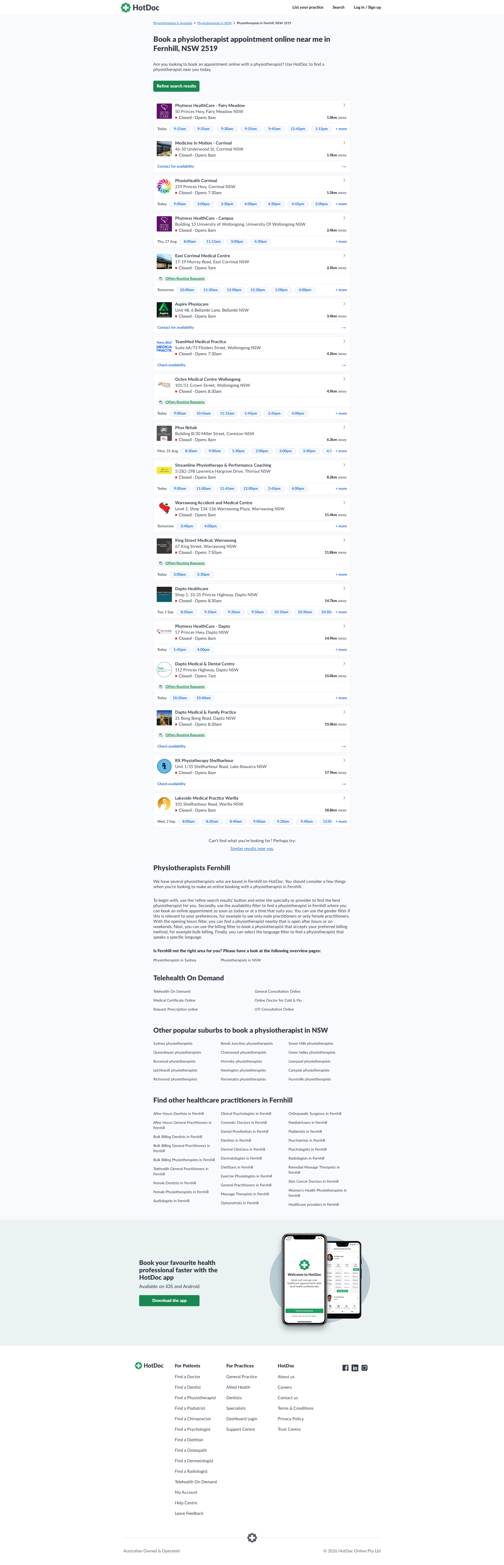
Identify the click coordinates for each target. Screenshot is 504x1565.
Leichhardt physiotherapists (175, 1070)
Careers (285, 1387)
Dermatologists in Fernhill (241, 1158)
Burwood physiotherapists (174, 1061)
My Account (186, 1492)
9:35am (251, 129)
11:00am (203, 489)
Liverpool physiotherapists (309, 1061)
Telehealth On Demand (171, 991)
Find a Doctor (187, 1377)
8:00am (190, 242)
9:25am (203, 129)
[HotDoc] (140, 7)
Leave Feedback (189, 1513)
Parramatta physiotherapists (243, 1079)
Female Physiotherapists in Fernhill (180, 1192)
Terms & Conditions (296, 1408)
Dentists (234, 1398)
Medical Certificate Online (174, 1000)
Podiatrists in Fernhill (305, 1132)
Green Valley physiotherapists (311, 1052)
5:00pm (321, 204)
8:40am (236, 821)
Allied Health (238, 1387)
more (341, 129)
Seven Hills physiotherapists (310, 1044)
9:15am (180, 129)
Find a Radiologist (191, 1471)
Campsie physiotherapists (308, 1070)
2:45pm (274, 413)
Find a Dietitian (189, 1440)
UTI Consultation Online (274, 1009)
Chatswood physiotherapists (243, 1052)
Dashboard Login (241, 1419)
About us (286, 1377)
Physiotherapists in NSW (214, 23)
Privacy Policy (291, 1419)
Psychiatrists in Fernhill (306, 1140)
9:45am (274, 129)
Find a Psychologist (193, 1429)
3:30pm (227, 204)
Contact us (288, 1398)
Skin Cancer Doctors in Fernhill (313, 1181)
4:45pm (298, 204)
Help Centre (186, 1503)
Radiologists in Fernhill (306, 1158)
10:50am (328, 612)
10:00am (187, 290)
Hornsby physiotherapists (241, 1061)
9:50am (257, 612)
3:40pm (187, 526)
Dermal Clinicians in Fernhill (243, 1149)
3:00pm (203, 204)
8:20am (212, 821)
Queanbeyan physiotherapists (177, 1052)
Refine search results (176, 86)
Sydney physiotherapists (172, 1044)
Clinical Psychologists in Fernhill (246, 1114)
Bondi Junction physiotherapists (247, 1044)
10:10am (281, 612)
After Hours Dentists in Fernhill (178, 1114)
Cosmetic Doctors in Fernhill (244, 1123)
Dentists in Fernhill (236, 1140)
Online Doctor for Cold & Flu (278, 1000)
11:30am (210, 290)
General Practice (241, 1377)
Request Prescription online (175, 1009)
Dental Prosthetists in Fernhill (244, 1132)
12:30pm (257, 290)
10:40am (203, 698)
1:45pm (250, 413)
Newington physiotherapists (243, 1070)
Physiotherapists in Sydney (174, 960)
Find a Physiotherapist (195, 1398)
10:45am (203, 413)
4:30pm (274, 204)
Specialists (236, 1408)
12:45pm (298, 129)
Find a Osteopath (191, 1450)
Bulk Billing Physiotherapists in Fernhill (184, 1160)
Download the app (169, 1301)
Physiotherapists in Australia (172, 23)
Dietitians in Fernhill (237, 1167)
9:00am (180, 204)
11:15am (213, 242)
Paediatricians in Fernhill (307, 1123)
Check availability (172, 365)
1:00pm (281, 290)
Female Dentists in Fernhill (174, 1183)
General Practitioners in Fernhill (246, 1185)
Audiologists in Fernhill (171, 1201)
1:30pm (238, 451)
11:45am (227, 489)
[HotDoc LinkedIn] (355, 1368)
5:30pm (203, 574)
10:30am (305, 612)
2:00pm (262, 451)
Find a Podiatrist (190, 1408)
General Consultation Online (277, 991)
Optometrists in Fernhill (240, 1203)
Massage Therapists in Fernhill (245, 1194)
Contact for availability (176, 166)
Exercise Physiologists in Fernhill (246, 1176)
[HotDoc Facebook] (345, 1368)
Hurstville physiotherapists (309, 1079)
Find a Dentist (188, 1387)
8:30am (191, 451)
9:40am (307, 821)
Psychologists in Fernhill (307, 1149)
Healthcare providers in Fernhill (313, 1205)
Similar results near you (252, 849)
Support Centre (240, 1429)
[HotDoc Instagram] (364, 1368)
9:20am (283, 821)
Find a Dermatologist (194, 1461)
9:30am (227, 129)
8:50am (187, 612)
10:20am (180, 698)
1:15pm (321, 129)
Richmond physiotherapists (175, 1079)
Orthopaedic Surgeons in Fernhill (314, 1114)
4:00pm (250, 204)
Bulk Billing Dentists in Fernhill (177, 1137)
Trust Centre (289, 1429)
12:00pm (234, 290)
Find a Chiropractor (193, 1419)
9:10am (210, 612)
